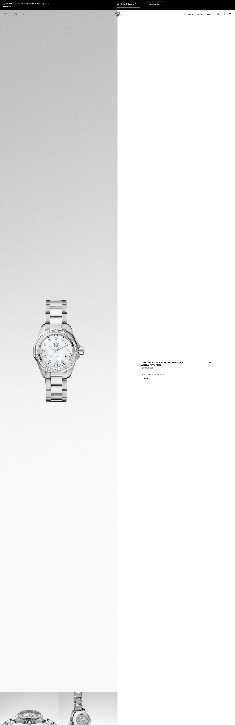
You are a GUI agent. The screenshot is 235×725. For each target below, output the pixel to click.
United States (127, 4)
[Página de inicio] (117, 14)
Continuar (157, 5)
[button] (224, 14)
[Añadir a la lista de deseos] (210, 363)
